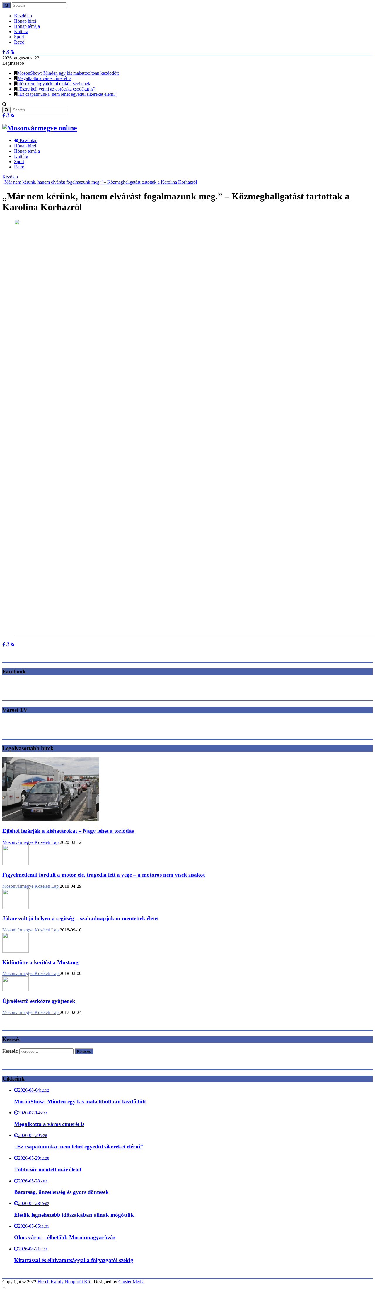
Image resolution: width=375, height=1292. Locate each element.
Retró (19, 42)
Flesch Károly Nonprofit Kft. (64, 1281)
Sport (19, 36)
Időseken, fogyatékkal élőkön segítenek (53, 83)
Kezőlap (10, 176)
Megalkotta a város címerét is (44, 78)
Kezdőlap (23, 15)
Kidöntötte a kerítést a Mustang (40, 962)
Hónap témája (27, 26)
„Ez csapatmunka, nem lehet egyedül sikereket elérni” (67, 94)
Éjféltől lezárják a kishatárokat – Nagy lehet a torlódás (68, 831)
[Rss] (12, 52)
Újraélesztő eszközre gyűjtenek (38, 1001)
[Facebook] (3, 52)
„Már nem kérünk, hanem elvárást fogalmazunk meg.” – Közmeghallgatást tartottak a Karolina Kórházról (99, 182)
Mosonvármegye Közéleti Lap (31, 842)
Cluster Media (131, 1281)
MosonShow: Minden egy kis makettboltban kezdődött (68, 73)
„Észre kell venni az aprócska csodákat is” (56, 88)
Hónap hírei (25, 20)
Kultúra (21, 31)
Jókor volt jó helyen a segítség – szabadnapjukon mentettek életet (80, 918)
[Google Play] (7, 52)
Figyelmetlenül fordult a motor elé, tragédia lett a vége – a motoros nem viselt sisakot (103, 875)
